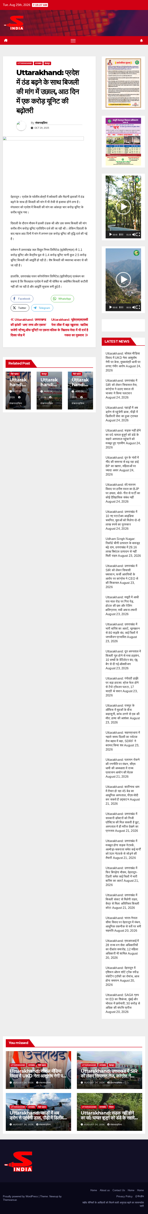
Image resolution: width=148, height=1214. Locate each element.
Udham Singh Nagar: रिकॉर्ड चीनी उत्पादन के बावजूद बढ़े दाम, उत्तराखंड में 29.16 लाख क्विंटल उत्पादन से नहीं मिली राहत (123, 547)
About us (105, 1190)
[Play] (111, 234)
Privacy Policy (124, 1196)
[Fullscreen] (138, 234)
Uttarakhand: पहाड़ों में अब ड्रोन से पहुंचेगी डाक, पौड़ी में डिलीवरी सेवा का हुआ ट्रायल (122, 412)
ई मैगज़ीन (139, 1196)
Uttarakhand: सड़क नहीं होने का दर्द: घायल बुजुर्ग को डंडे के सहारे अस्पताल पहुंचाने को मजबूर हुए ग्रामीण (109, 1117)
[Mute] (134, 234)
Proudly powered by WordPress (21, 1196)
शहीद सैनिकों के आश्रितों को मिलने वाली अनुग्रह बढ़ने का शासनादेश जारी (113, 1204)
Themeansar (10, 1199)
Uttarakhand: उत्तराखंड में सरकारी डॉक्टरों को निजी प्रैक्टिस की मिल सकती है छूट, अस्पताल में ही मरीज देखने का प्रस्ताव (123, 822)
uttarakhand (25, 63)
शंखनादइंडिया (41, 122)
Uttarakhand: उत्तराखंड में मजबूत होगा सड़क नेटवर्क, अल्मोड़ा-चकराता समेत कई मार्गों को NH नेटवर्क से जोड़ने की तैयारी (123, 849)
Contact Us (119, 1190)
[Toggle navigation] (73, 40)
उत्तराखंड (38, 63)
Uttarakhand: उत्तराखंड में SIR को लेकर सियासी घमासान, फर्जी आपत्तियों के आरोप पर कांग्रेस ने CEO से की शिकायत (122, 574)
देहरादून (47, 63)
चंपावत (111, 1107)
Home (93, 1190)
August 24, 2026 (23, 1082)
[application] (123, 207)
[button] (123, 207)
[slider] (121, 234)
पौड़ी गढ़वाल (15, 374)
